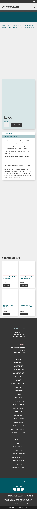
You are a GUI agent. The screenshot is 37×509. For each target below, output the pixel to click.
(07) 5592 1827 (21, 352)
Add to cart (17, 125)
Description (8, 133)
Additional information (11, 136)
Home (3, 25)
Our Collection (11, 25)
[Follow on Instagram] (18, 489)
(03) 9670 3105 (21, 336)
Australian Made (18, 207)
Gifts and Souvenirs (21, 25)
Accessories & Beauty (18, 238)
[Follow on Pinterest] (22, 489)
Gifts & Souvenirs (18, 218)
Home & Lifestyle (18, 248)
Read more (24, 314)
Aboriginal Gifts (18, 228)
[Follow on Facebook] (14, 489)
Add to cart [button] (6, 285)
